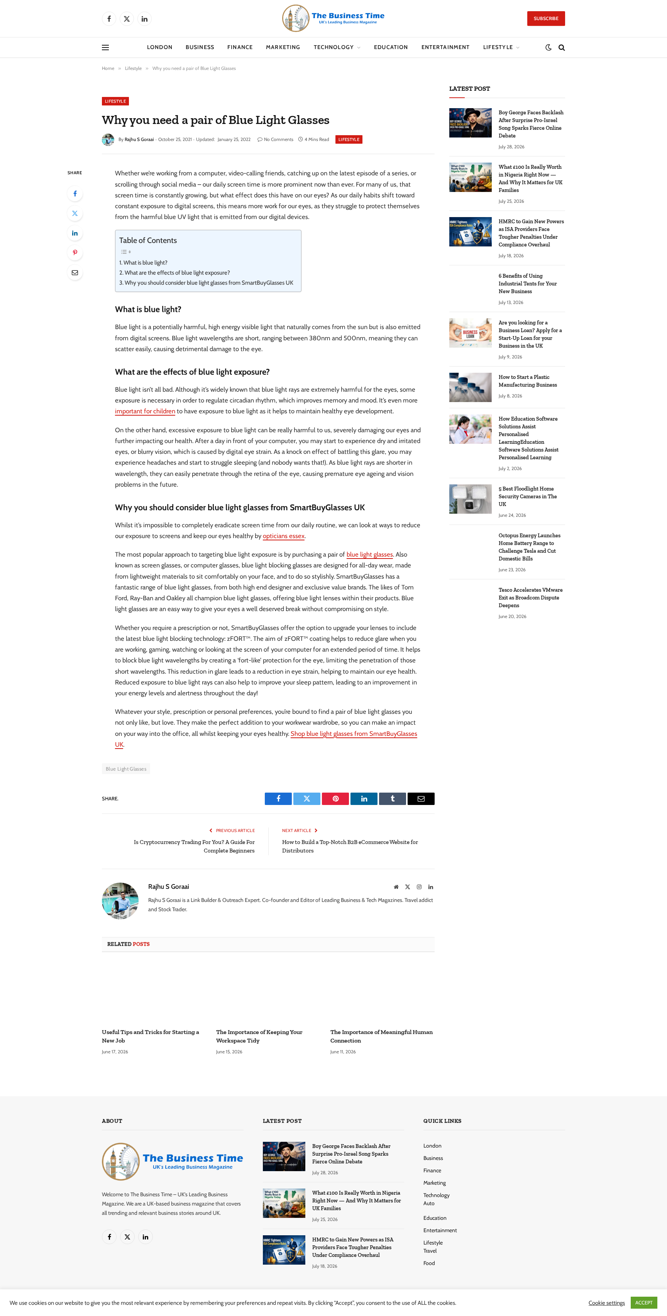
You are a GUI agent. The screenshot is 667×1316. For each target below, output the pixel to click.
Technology (334, 47)
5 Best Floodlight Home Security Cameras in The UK (528, 497)
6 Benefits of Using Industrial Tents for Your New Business (528, 284)
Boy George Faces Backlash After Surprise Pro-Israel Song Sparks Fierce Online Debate (531, 124)
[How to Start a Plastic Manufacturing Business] (470, 387)
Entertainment (446, 47)
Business (200, 47)
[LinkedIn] (75, 233)
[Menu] (105, 47)
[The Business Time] (333, 18)
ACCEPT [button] (644, 1302)
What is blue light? (146, 262)
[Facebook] (75, 193)
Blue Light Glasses (126, 769)
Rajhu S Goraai (139, 139)
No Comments (278, 139)
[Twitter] (75, 213)
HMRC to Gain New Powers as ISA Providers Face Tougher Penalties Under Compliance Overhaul (531, 233)
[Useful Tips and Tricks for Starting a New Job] (154, 992)
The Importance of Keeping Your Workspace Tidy (259, 1036)
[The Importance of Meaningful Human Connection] (382, 992)
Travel (430, 1250)
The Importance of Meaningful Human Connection (381, 1036)
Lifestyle (498, 47)
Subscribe (546, 18)
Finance (240, 47)
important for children (145, 411)
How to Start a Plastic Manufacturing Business (528, 381)
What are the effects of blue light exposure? (177, 272)
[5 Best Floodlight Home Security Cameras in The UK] (470, 499)
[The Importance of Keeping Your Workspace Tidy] (268, 992)
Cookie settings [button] (607, 1302)
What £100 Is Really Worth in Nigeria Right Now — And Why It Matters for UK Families (530, 179)
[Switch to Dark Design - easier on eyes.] (548, 47)
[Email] (75, 272)
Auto (429, 1203)
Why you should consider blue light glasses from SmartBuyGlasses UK (209, 282)
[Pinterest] (75, 252)
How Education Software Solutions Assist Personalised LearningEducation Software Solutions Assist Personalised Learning (529, 438)
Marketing (283, 47)
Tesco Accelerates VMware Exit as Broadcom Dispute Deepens (531, 598)
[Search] (561, 47)
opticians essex (284, 536)
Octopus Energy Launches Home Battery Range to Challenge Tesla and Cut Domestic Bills (529, 547)
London (160, 47)
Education (391, 47)
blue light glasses (370, 554)
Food (429, 1263)
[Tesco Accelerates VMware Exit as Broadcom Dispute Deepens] (470, 600)
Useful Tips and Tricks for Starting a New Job (150, 1036)
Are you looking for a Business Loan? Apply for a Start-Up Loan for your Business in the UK (530, 334)
